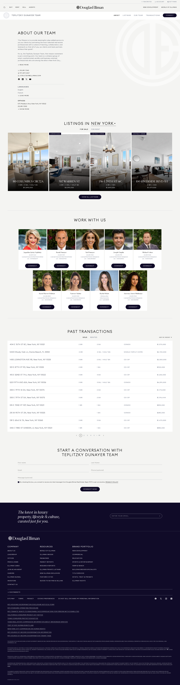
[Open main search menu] (5, 7)
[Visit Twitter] (26, 79)
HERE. (9, 666)
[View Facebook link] (155, 599)
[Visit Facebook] (19, 79)
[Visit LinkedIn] (23, 79)
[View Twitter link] (161, 599)
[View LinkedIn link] (171, 599)
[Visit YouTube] (30, 79)
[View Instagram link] (166, 599)
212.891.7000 (32, 648)
